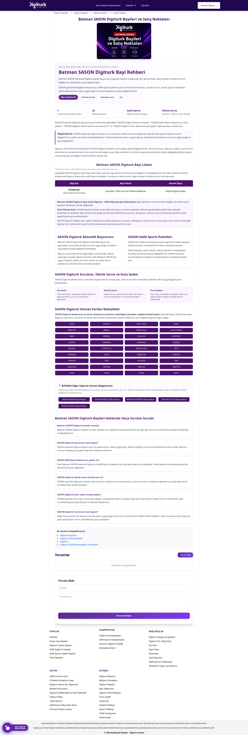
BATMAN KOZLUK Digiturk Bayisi (173, 399)
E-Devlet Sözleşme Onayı (62, 680)
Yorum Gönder (124, 615)
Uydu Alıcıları (56, 701)
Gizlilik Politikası (107, 705)
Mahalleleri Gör (107, 97)
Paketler (131, 5)
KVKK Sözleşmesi (107, 713)
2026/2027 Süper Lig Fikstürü (163, 666)
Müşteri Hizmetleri (108, 680)
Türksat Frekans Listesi (61, 709)
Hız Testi (153, 645)
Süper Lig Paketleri (59, 641)
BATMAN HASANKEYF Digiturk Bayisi (140, 399)
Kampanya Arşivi (107, 647)
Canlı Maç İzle (155, 657)
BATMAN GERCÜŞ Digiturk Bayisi (107, 399)
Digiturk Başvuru (68, 535)
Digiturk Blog (56, 696)
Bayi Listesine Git (68, 97)
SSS (121, 97)
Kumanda (153, 653)
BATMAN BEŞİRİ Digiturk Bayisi (74, 399)
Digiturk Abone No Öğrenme (64, 684)
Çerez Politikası (106, 709)
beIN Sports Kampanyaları (112, 639)
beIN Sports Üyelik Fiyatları (63, 653)
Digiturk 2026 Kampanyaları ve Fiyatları (79, 544)
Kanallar (145, 5)
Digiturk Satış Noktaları (71, 538)
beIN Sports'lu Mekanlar (161, 661)
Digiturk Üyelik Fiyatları (61, 645)
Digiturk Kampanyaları (110, 635)
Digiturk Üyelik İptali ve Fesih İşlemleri (68, 692)
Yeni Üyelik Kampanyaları (108, 5)
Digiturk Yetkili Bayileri (110, 692)
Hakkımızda (105, 717)
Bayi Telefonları (106, 688)
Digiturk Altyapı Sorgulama (162, 637)
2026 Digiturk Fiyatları (60, 649)
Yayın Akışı (154, 649)
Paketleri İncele (88, 97)
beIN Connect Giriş (59, 676)
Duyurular (104, 701)
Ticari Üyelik (105, 696)
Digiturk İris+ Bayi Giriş (160, 641)
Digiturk (64, 541)
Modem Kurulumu (59, 688)
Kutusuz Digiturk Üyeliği (111, 643)
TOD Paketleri (56, 657)
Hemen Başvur (209, 5)
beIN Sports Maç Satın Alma (63, 705)
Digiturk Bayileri (107, 684)
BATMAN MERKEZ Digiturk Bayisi (74, 406)
